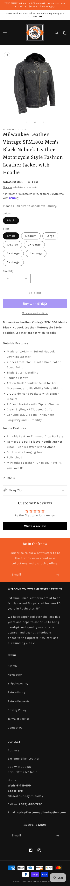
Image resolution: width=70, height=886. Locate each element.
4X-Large (36, 253)
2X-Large (34, 244)
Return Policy (16, 692)
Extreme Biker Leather (30, 881)
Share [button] (11, 478)
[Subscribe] (57, 574)
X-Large (12, 244)
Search (12, 666)
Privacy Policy (17, 710)
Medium (31, 236)
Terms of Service (19, 719)
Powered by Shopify (48, 881)
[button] (5, 32)
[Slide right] (43, 122)
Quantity (8, 271)
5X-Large (13, 262)
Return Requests (19, 701)
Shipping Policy (18, 683)
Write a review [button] (35, 526)
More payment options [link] (35, 313)
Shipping (7, 187)
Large (50, 236)
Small (11, 236)
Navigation (15, 674)
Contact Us (15, 727)
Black (11, 220)
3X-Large (13, 253)
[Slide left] (26, 122)
